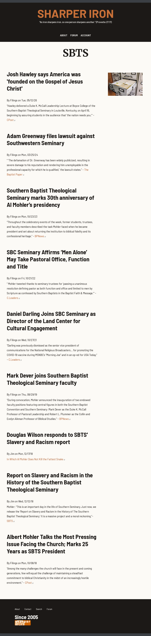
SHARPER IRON (75, 13)
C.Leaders (12, 298)
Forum (49, 609)
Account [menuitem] (86, 35)
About (17, 609)
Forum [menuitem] (74, 35)
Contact (27, 609)
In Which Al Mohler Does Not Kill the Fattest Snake (35, 459)
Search (39, 609)
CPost (10, 120)
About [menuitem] (63, 35)
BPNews (39, 236)
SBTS (10, 521)
